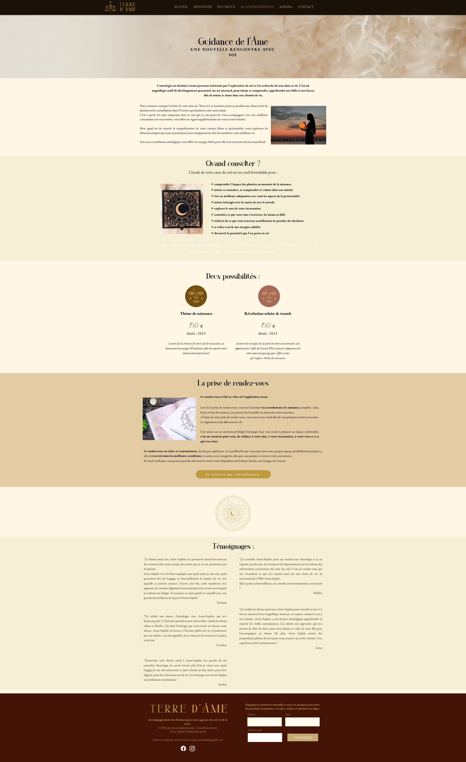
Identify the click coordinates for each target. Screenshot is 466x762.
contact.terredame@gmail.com (206, 740)
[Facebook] (183, 748)
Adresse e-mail (255, 730)
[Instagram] (192, 748)
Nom (288, 714)
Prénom (251, 714)
